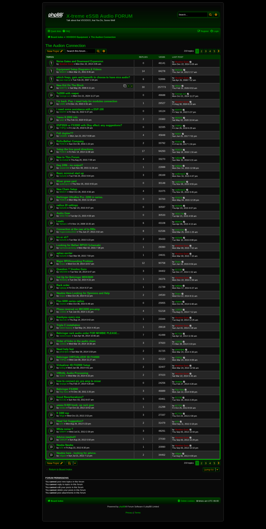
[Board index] (56, 14)
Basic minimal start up (70, 173)
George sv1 (65, 96)
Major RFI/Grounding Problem (74, 261)
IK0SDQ (63, 280)
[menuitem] (66, 31)
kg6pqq (178, 158)
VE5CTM (63, 216)
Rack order (63, 285)
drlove (178, 86)
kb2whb (63, 176)
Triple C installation (68, 325)
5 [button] (214, 51)
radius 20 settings (67, 205)
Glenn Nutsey (65, 328)
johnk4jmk (64, 352)
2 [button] (201, 51)
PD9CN (63, 144)
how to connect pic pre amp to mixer (78, 381)
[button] (219, 51)
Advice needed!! (66, 437)
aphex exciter (64, 253)
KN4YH (62, 112)
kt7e (61, 424)
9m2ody (179, 70)
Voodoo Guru (66, 64)
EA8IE (62, 104)
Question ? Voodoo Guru (71, 269)
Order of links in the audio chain (76, 341)
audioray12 (180, 174)
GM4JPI (63, 440)
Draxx (62, 264)
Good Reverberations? (70, 397)
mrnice (62, 408)
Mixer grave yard (66, 181)
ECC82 (178, 269)
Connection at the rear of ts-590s (75, 229)
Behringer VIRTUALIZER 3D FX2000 (77, 357)
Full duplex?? (64, 133)
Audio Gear (63, 213)
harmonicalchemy (67, 248)
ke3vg (62, 368)
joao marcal (64, 80)
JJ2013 (62, 312)
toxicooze (179, 230)
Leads (60, 221)
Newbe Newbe (64, 445)
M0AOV (63, 72)
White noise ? (64, 429)
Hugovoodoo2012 (67, 232)
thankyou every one (68, 317)
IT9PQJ (63, 128)
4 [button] (210, 51)
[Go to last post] (190, 62)
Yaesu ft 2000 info (67, 117)
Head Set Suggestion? (69, 421)
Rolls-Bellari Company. (70, 141)
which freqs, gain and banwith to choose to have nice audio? (93, 77)
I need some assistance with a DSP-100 (80, 109)
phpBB (122, 506)
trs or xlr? (62, 237)
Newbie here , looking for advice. (76, 453)
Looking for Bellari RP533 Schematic (78, 245)
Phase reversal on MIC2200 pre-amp (78, 309)
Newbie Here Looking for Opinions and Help (83, 293)
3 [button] (205, 51)
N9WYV (63, 432)
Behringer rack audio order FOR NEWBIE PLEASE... (87, 333)
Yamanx (63, 224)
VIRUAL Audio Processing (72, 373)
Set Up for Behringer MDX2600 (74, 277)
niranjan (63, 384)
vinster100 (64, 168)
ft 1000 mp (62, 413)
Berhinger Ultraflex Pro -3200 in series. (79, 197)
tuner (61, 120)
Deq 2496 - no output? (69, 165)
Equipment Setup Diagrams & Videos (78, 69)
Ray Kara (63, 392)
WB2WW (63, 272)
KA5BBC (63, 136)
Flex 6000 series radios (70, 301)
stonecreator (65, 336)
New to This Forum (67, 157)
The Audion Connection (65, 45)
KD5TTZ (63, 88)
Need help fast (65, 349)
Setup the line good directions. (75, 149)
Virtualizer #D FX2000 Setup (73, 365)
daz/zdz (63, 320)
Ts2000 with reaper (67, 93)
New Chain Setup (66, 189)
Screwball (64, 160)
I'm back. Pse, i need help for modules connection (86, 101)
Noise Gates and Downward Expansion (79, 61)
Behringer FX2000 (67, 389)
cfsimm (62, 304)
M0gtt (62, 416)
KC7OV (178, 333)
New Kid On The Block (70, 85)
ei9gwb (62, 456)
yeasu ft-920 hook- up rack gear (75, 405)
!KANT (178, 134)
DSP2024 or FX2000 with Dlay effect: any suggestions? (89, 125)
